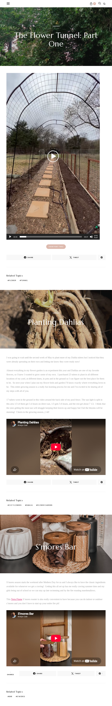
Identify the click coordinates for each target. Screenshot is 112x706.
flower (12, 280)
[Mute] (91, 236)
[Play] (10, 236)
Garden (56, 26)
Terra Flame (16, 599)
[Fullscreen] (95, 236)
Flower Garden (45, 505)
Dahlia (30, 505)
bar (10, 696)
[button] (104, 3)
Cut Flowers (15, 505)
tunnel (24, 280)
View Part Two (56, 246)
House (56, 538)
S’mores (21, 696)
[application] (53, 156)
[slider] (51, 236)
